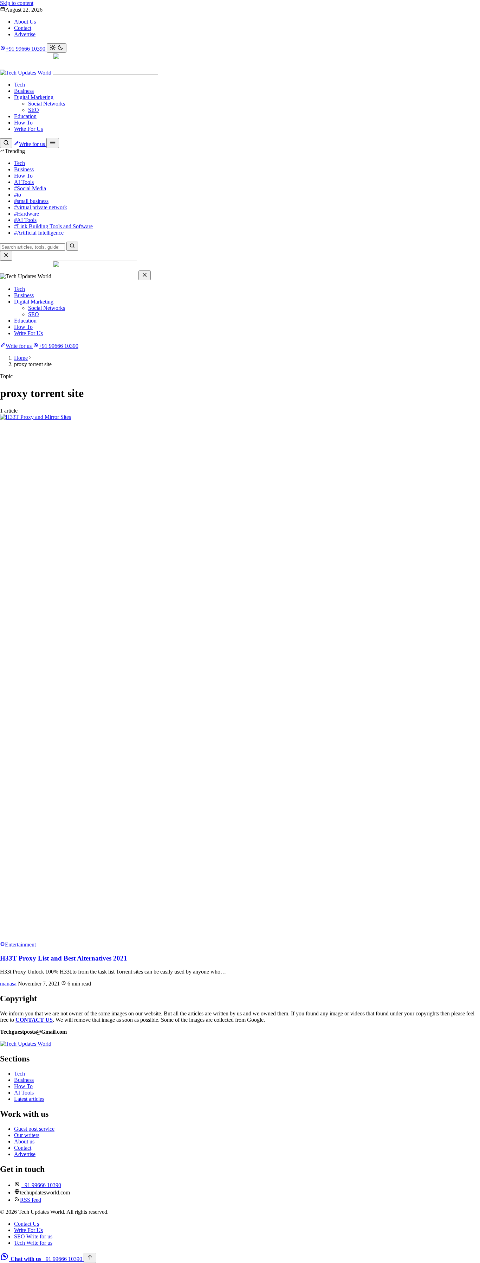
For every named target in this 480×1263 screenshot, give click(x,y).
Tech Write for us (33, 1243)
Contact (22, 28)
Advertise (24, 34)
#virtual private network (40, 207)
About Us (25, 22)
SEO (33, 110)
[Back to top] (90, 1258)
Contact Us (26, 1224)
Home (21, 358)
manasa (8, 984)
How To (23, 123)
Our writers (26, 1135)
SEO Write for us (33, 1236)
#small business (31, 201)
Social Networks (46, 104)
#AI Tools (25, 220)
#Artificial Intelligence (39, 233)
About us (24, 1141)
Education (25, 116)
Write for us (32, 144)
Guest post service (34, 1129)
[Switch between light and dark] (56, 48)
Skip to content (16, 3)
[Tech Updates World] (79, 73)
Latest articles (29, 1099)
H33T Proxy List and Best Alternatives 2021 (63, 958)
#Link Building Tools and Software (53, 226)
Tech (19, 85)
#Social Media (30, 188)
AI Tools (24, 182)
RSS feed (30, 1200)
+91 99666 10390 (58, 346)
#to (17, 195)
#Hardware (26, 214)
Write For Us (28, 129)
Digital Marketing (33, 97)
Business (24, 91)
